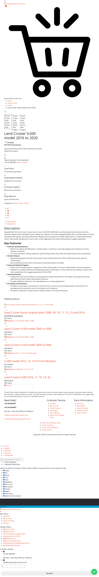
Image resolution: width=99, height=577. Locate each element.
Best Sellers (81, 406)
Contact (53, 403)
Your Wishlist (54, 413)
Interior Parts (10, 531)
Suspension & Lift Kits (12, 536)
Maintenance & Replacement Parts (17, 543)
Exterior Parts (12, 103)
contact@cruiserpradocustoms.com (17, 419)
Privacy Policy (47, 430)
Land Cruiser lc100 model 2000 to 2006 (27, 328)
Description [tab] (11, 221)
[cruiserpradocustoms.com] (14, 3)
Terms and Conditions (50, 427)
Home (9, 101)
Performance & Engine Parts (15, 534)
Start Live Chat (22, 162)
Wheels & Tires (10, 538)
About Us (80, 403)
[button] (5, 111)
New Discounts (82, 410)
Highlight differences (12, 464)
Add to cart (62, 567)
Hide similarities (10, 462)
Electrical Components (13, 541)
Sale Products (82, 413)
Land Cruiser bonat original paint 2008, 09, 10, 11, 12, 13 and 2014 (44, 312)
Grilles (9, 105)
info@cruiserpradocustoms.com (16, 415)
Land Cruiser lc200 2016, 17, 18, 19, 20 (27, 377)
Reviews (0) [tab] (11, 224)
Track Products (55, 408)
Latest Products (82, 408)
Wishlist (6, 523)
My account (54, 406)
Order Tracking (47, 425)
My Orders (54, 410)
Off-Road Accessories (12, 545)
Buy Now (49, 573)
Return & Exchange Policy (51, 423)
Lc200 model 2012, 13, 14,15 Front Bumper (30, 361)
